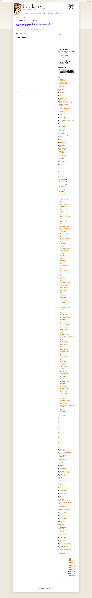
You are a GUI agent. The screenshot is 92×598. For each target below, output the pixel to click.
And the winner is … (64, 364)
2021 (61, 178)
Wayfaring (61, 55)
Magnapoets (61, 453)
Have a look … (63, 219)
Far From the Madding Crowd (65, 538)
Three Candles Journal (63, 511)
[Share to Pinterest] (37, 29)
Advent (60, 52)
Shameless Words (62, 152)
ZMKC (60, 164)
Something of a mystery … (65, 294)
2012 (61, 430)
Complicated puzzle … (64, 233)
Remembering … (63, 278)
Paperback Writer (62, 142)
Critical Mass (61, 105)
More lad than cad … (64, 354)
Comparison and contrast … (65, 228)
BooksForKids (62, 95)
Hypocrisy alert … (63, 390)
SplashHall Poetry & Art (63, 461)
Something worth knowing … (66, 307)
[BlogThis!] (33, 29)
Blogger (51, 588)
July (61, 188)
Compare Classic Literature (64, 101)
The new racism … (64, 203)
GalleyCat (61, 114)
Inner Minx (61, 116)
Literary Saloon (62, 129)
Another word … (63, 300)
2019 (61, 419)
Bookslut (61, 96)
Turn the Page (62, 553)
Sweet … (62, 263)
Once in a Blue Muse (63, 547)
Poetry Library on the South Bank (65, 502)
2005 (61, 442)
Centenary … (63, 309)
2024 (61, 173)
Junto (60, 487)
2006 (61, 440)
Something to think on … (65, 209)
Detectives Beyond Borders (64, 108)
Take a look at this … (64, 243)
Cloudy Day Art (62, 474)
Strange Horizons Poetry (64, 509)
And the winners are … (64, 332)
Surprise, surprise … (64, 305)
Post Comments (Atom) (25, 93)
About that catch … (64, 314)
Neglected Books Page (63, 135)
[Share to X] (35, 29)
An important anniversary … (65, 331)
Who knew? (62, 368)
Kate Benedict (62, 541)
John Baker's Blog (62, 118)
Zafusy (60, 525)
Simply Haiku (61, 505)
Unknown (73, 571)
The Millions (61, 158)
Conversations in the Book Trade (65, 102)
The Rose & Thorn (62, 506)
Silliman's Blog (62, 550)
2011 (61, 432)
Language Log (62, 123)
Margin (60, 491)
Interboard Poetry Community (65, 452)
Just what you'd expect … (65, 273)
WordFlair (61, 465)
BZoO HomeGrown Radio (64, 471)
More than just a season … (65, 221)
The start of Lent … (64, 391)
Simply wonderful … (64, 373)
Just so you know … (64, 385)
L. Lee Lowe (61, 121)
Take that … (62, 253)
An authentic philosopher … (65, 248)
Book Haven (61, 92)
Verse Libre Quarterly (63, 518)
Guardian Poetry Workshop (64, 450)
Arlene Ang (61, 528)
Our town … (62, 255)
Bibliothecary (61, 86)
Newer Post (18, 91)
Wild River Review (62, 522)
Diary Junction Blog (63, 110)
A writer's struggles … (64, 396)
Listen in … (62, 201)
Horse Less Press (62, 486)
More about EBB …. (64, 383)
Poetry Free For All (62, 455)
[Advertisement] (35, 80)
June (62, 189)
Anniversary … (63, 245)
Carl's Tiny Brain (62, 533)
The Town (61, 462)
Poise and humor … (64, 283)
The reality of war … (64, 206)
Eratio (60, 481)
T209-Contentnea (62, 155)
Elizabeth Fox (73, 558)
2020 (61, 417)
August (62, 186)
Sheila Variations (62, 154)
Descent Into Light (62, 537)
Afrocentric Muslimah (63, 80)
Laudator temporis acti (63, 124)
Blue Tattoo (61, 531)
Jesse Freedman (73, 563)
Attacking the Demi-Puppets (64, 83)
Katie (72, 567)
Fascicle (61, 483)
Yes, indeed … (63, 258)
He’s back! (62, 198)
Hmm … (62, 230)
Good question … (63, 208)
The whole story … (64, 285)
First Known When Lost (63, 113)
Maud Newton (62, 132)
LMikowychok (73, 569)
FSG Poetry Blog (62, 449)
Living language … (64, 341)
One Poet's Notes (62, 140)
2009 (61, 435)
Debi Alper (61, 107)
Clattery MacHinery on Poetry (65, 472)
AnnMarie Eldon (62, 527)
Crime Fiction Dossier (63, 104)
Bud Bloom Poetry (62, 468)
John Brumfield (73, 566)
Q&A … (61, 312)
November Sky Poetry (63, 546)
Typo (60, 515)
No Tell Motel (61, 494)
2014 (61, 427)
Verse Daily (61, 516)
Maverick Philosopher (63, 133)
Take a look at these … (64, 265)
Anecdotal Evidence (63, 82)
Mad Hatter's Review (63, 490)
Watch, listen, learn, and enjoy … (66, 336)
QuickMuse (61, 503)
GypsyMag (61, 484)
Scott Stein (61, 151)
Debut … (62, 280)
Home (35, 91)
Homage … (62, 267)
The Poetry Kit (62, 456)
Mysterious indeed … (64, 413)
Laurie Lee (62, 409)
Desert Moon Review (63, 480)
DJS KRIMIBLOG (62, 111)
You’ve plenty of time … (65, 366)
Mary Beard (61, 130)
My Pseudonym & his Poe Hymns (65, 544)
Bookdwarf (61, 93)
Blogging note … (63, 260)
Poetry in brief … (63, 223)
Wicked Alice (61, 521)
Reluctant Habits (62, 149)
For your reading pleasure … (66, 256)
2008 (61, 437)
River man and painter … (65, 240)
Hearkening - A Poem (63, 57)
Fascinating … (63, 268)
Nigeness (61, 136)
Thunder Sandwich (63, 512)
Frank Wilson (73, 560)
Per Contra (61, 496)
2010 (61, 434)
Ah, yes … (62, 321)
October (62, 183)
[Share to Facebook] (36, 29)
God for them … (63, 358)
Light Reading (62, 126)
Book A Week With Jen (63, 91)
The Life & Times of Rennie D (65, 543)
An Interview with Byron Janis (65, 51)
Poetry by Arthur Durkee (64, 530)
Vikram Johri (73, 575)
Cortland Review (62, 475)
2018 (61, 420)
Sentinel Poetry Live (63, 459)
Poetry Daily (61, 499)
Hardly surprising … (64, 361)
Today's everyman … (64, 315)
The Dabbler (61, 157)
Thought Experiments (63, 161)
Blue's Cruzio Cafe (63, 469)
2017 (61, 422)
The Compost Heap (63, 536)
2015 (61, 425)
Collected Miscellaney (63, 99)
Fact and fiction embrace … (65, 272)
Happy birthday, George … (65, 317)
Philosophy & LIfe (62, 148)
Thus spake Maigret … (64, 199)
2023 (61, 174)
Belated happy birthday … (65, 297)
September (63, 184)
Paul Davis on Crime (63, 143)
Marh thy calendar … (64, 289)
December (63, 179)
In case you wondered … (65, 214)
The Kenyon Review (63, 489)
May (61, 191)
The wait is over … (64, 211)
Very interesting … (63, 277)
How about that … (63, 319)
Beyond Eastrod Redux (63, 85)
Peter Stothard (62, 145)
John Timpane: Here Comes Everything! (67, 120)
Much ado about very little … (65, 216)
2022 (61, 176)
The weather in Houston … (65, 401)
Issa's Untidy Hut (62, 117)
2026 (61, 169)
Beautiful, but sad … (64, 371)
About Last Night (62, 79)
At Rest (60, 54)
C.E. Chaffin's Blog (63, 534)
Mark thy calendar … (64, 374)
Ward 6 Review (62, 519)
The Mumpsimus (62, 160)
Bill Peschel (61, 88)
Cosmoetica (61, 477)
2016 (61, 424)
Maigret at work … (63, 236)
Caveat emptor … (63, 376)
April (62, 193)
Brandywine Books (63, 98)
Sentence (61, 508)
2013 (61, 429)
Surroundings (62, 552)
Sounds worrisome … (64, 204)
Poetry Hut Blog (62, 500)
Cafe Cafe (61, 447)
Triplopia (61, 513)
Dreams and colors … (64, 349)
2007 (61, 439)
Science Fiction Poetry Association (66, 458)
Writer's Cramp (62, 524)
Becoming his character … (65, 329)
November (63, 181)
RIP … (61, 224)
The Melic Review (62, 493)
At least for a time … (64, 347)
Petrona (60, 146)
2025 (61, 171)
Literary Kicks (62, 127)
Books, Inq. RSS (62, 580)
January (62, 415)
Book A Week (61, 89)
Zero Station (61, 162)
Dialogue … (62, 407)
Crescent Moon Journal (63, 478)
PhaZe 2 (61, 497)
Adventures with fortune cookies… (67, 213)
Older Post (51, 91)
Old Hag (61, 139)
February (62, 196)
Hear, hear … (63, 353)
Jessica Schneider (62, 540)
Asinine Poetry (62, 467)
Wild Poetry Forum (62, 464)
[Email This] (32, 29)
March (62, 194)
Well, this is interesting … (65, 324)
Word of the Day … (64, 218)
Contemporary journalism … (65, 238)
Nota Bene (61, 138)
